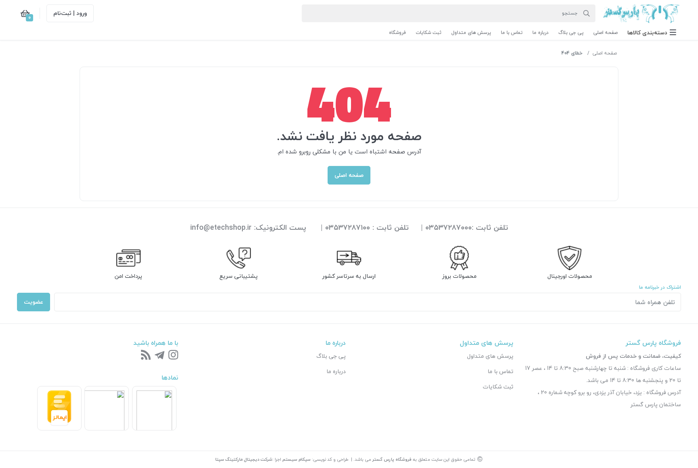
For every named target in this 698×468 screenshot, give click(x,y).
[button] (651, 32)
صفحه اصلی (605, 53)
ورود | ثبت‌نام (70, 13)
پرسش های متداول (490, 356)
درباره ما (336, 371)
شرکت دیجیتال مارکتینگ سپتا (243, 459)
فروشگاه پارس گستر (392, 459)
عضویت (33, 302)
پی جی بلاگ (331, 356)
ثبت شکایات (498, 387)
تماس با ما (500, 371)
